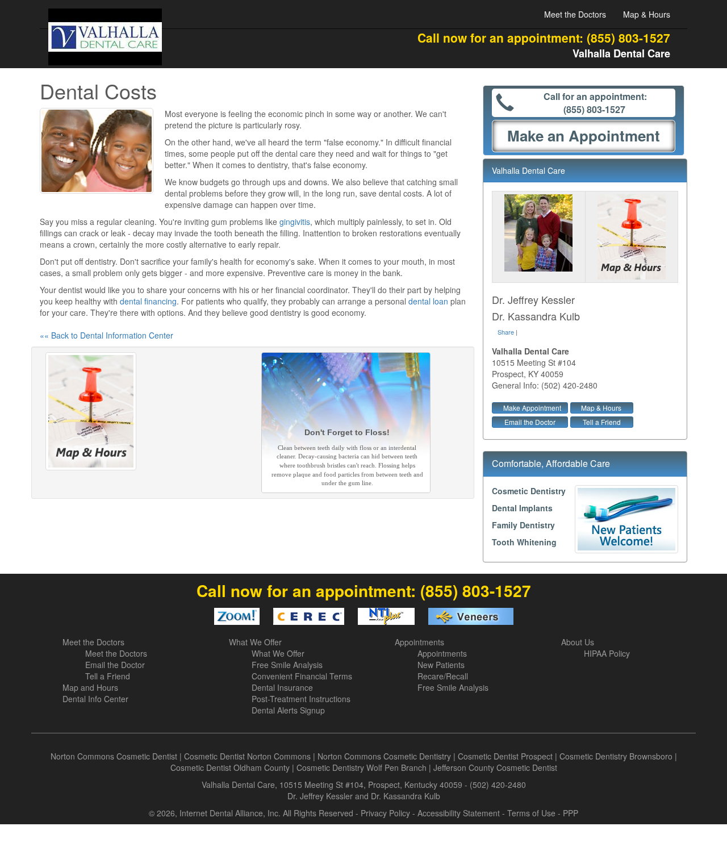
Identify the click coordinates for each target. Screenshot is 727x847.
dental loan (428, 301)
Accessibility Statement (458, 813)
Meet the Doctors (575, 14)
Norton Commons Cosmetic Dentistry (384, 756)
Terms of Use (531, 813)
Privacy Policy (385, 813)
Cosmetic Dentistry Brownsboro (615, 756)
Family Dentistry (523, 525)
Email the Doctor (529, 422)
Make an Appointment (583, 135)
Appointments (419, 642)
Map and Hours (90, 687)
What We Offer (255, 642)
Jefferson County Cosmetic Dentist (495, 767)
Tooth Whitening (524, 542)
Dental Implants (522, 508)
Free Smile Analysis (287, 664)
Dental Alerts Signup (288, 710)
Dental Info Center (95, 698)
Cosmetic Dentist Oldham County (230, 767)
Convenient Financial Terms (302, 676)
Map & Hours (646, 14)
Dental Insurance (282, 687)
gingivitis (294, 221)
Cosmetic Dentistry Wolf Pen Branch (361, 767)
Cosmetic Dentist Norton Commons (247, 756)
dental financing (148, 301)
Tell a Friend (602, 422)
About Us (577, 642)
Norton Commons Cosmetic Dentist (114, 756)
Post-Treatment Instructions (301, 698)
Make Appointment (532, 407)
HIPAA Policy (607, 653)
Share (506, 331)
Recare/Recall (442, 676)
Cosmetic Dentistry (529, 490)
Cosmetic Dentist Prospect (505, 756)
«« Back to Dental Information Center (106, 335)
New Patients (441, 664)
